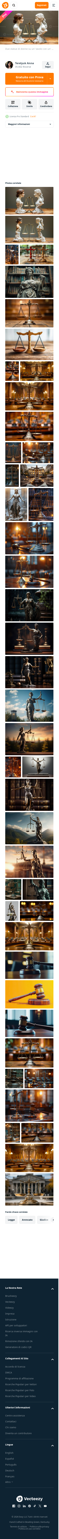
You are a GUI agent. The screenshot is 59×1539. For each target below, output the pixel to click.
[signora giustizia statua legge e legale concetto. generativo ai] (29, 703)
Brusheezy (11, 1479)
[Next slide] (46, 1404)
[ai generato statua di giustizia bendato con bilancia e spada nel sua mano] (12, 253)
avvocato (27, 1403)
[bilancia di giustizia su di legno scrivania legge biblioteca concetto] (12, 1295)
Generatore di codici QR (18, 1531)
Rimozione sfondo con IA (18, 1525)
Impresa (9, 1497)
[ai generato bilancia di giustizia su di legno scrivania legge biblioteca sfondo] (44, 516)
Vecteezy (10, 1485)
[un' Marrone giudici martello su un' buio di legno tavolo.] (29, 1165)
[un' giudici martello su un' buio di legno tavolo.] (29, 1107)
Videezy (9, 1491)
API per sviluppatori (16, 1509)
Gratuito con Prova (29, 78)
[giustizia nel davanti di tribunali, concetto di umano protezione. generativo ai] (22, 539)
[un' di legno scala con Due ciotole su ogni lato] (29, 364)
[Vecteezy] (5, 5)
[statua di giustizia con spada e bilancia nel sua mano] (16, 568)
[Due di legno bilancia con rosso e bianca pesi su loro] (22, 274)
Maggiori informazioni (19, 122)
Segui (48, 66)
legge (11, 1403)
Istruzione (10, 1503)
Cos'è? (33, 116)
